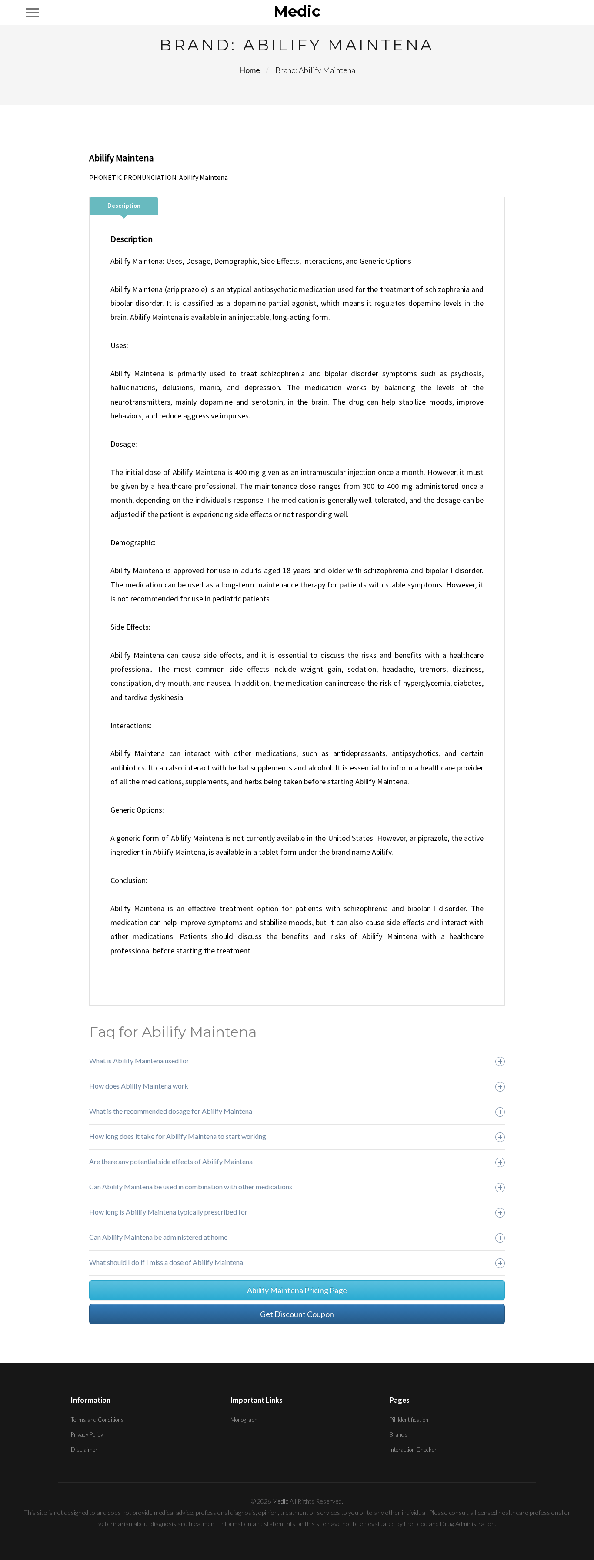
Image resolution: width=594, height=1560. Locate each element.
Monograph (243, 1419)
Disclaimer (84, 1449)
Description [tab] (123, 205)
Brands (398, 1434)
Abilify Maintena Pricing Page (297, 1290)
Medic (297, 12)
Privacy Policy (87, 1434)
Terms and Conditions (97, 1419)
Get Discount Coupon (297, 1314)
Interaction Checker (413, 1449)
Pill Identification (409, 1419)
